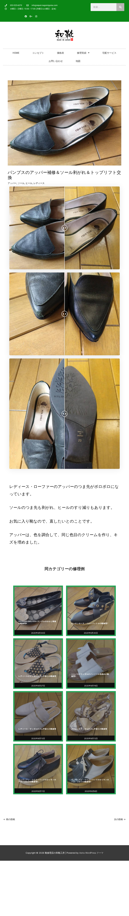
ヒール (29, 183)
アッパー (12, 183)
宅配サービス (109, 53)
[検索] (120, 7)
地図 (78, 61)
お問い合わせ (56, 61)
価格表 (60, 53)
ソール (21, 183)
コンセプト (38, 53)
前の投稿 (9, 819)
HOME (16, 53)
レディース (39, 183)
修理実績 (81, 53)
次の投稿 (120, 819)
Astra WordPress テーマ (91, 853)
